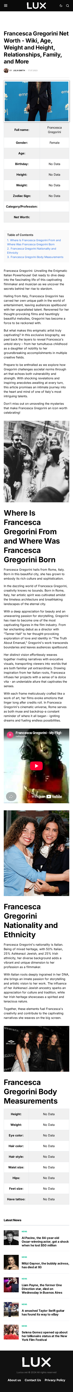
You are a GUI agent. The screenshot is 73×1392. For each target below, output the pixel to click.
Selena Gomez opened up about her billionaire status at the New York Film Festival (44, 1336)
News (24, 1231)
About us (14, 1380)
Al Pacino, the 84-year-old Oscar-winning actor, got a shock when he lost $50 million (45, 1241)
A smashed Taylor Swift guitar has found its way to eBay (43, 1312)
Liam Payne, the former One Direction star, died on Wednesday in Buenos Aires (42, 1288)
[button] (6, 5)
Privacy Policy (55, 1380)
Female (55, 142)
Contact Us (33, 1380)
